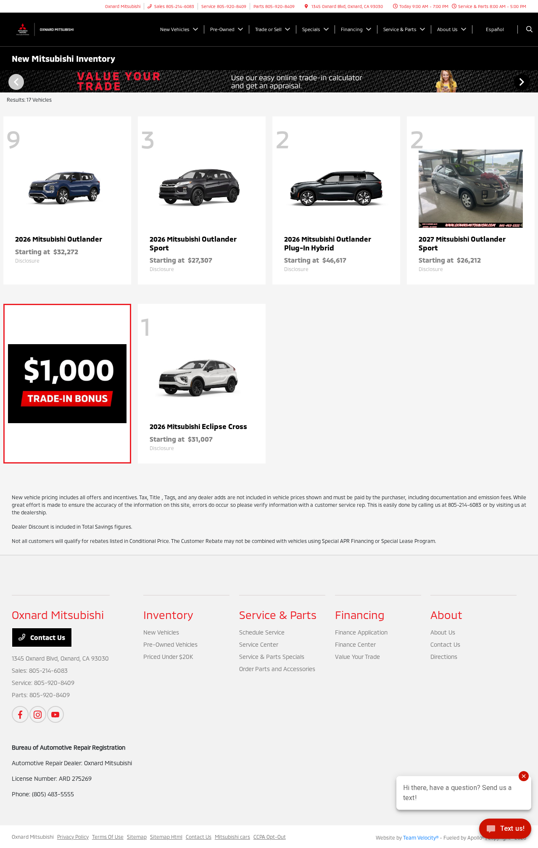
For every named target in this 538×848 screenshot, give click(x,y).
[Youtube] (55, 714)
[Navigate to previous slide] (6, 81)
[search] (529, 29)
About (446, 614)
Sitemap (137, 837)
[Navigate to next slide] (531, 81)
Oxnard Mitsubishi (33, 837)
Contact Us (47, 637)
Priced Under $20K (168, 656)
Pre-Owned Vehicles (170, 644)
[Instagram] (37, 714)
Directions (443, 656)
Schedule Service (262, 632)
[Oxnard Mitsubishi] (50, 28)
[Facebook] (20, 714)
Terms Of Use (108, 837)
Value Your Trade (357, 656)
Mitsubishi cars (232, 837)
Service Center (258, 644)
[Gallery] (269, 81)
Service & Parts (277, 614)
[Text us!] (505, 831)
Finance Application (361, 632)
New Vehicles (161, 632)
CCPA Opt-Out (269, 837)
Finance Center (355, 644)
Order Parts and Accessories (277, 668)
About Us (442, 632)
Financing (360, 614)
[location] (306, 6)
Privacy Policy (73, 837)
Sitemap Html (166, 837)
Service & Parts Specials (271, 656)
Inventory (168, 614)
